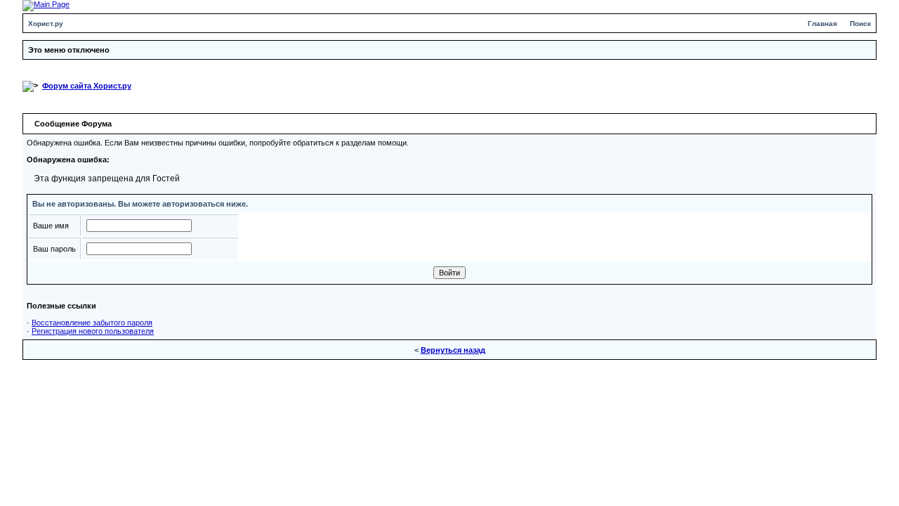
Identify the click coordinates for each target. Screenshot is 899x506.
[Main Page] (46, 5)
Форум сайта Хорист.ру (86, 86)
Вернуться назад (453, 350)
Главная (822, 23)
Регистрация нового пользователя (93, 331)
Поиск (860, 23)
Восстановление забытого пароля (92, 322)
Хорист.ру (45, 23)
